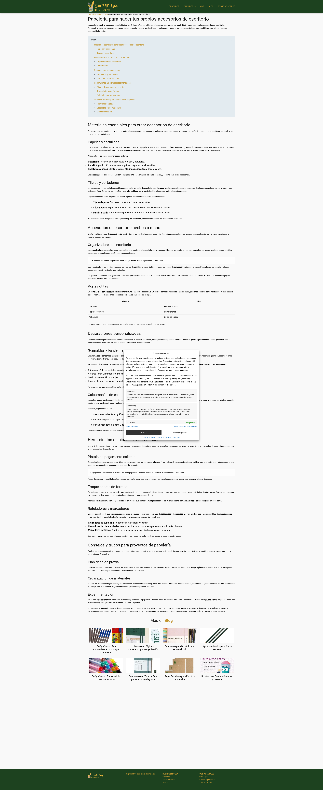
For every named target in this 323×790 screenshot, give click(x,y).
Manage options (180, 432)
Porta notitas (102, 66)
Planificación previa (106, 104)
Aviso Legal (176, 437)
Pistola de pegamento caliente (110, 87)
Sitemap (166, 782)
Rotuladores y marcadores (108, 95)
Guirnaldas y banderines (107, 74)
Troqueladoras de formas (108, 91)
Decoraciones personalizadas (107, 70)
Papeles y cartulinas (106, 49)
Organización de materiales (109, 108)
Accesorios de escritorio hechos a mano (111, 57)
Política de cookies (149, 437)
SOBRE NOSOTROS (226, 6)
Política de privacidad (164, 437)
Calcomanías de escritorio (108, 78)
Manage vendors (132, 426)
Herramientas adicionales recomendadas (112, 83)
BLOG (210, 6)
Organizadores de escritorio (109, 62)
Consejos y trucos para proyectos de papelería (114, 99)
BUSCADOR (174, 6)
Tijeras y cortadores (105, 53)
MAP (202, 6)
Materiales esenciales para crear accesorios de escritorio (119, 45)
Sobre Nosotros (169, 780)
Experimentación (104, 112)
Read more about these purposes (185, 426)
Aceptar (144, 432)
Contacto (166, 777)
